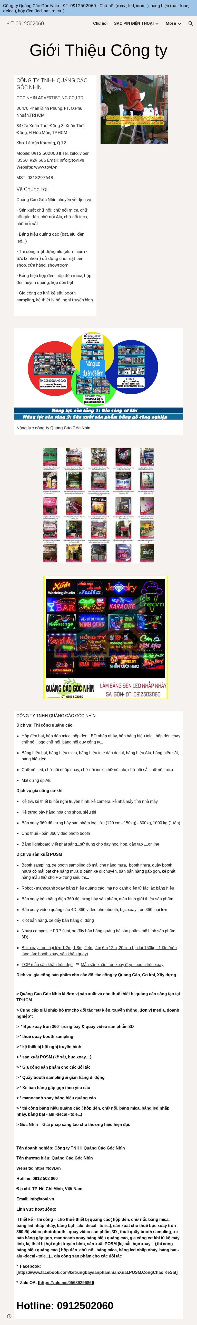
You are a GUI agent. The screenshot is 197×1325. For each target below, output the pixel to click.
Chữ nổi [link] (100, 23)
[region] (98, 8)
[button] (191, 23)
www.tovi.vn (45, 167)
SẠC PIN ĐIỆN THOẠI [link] (134, 23)
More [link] (171, 23)
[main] (98, 50)
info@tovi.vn (72, 160)
